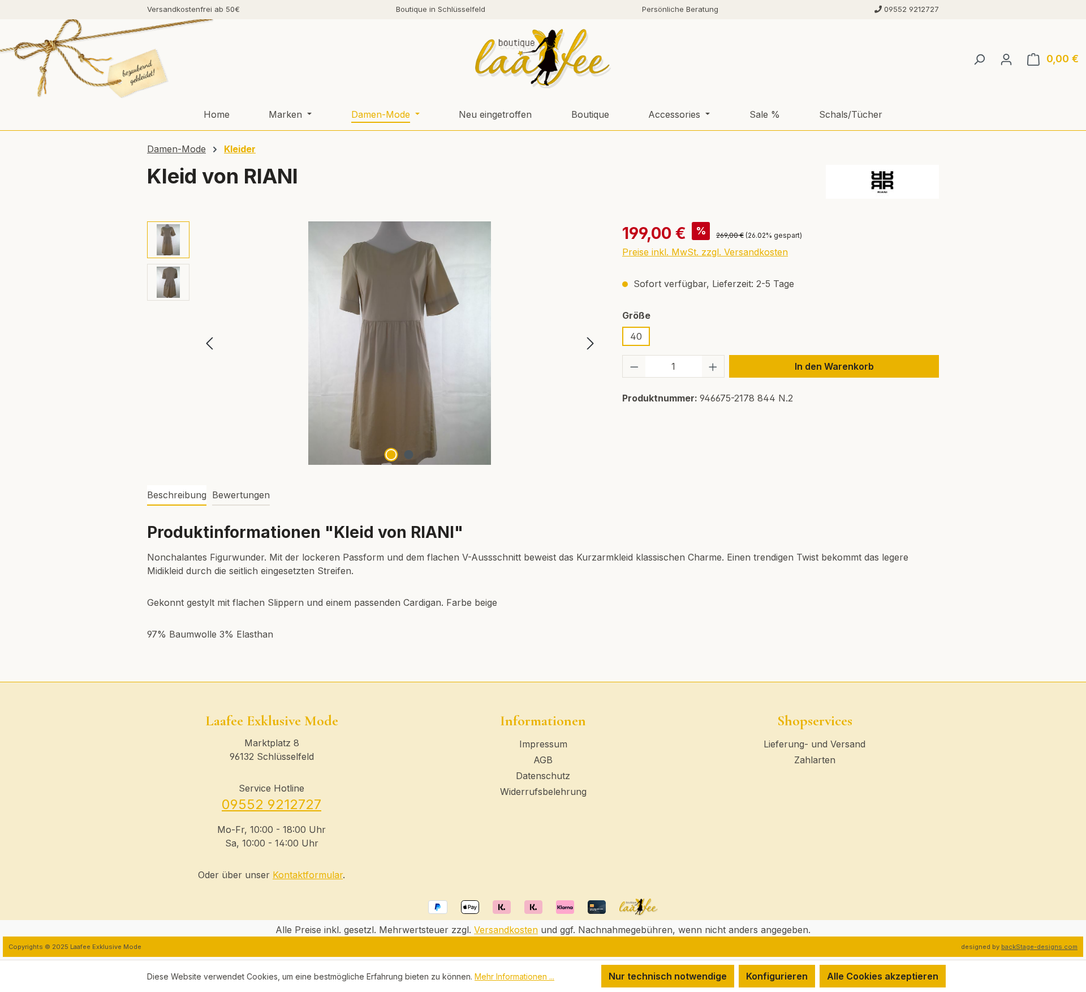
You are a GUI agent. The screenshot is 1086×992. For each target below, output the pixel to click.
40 (636, 336)
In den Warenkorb (834, 366)
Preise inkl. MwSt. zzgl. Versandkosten (705, 252)
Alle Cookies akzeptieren (882, 976)
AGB (543, 760)
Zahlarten (814, 760)
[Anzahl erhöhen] (713, 366)
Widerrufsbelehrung (543, 791)
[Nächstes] (590, 342)
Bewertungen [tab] (241, 495)
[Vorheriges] (209, 342)
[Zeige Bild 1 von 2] (391, 454)
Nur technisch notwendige (668, 976)
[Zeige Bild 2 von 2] (408, 454)
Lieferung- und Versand (814, 744)
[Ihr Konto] (1006, 59)
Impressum (543, 744)
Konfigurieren (777, 976)
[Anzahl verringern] (634, 366)
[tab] (176, 495)
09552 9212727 (271, 804)
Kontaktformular (308, 874)
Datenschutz (543, 775)
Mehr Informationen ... (514, 976)
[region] (373, 343)
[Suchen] (979, 59)
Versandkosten (506, 929)
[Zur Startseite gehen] (542, 58)
